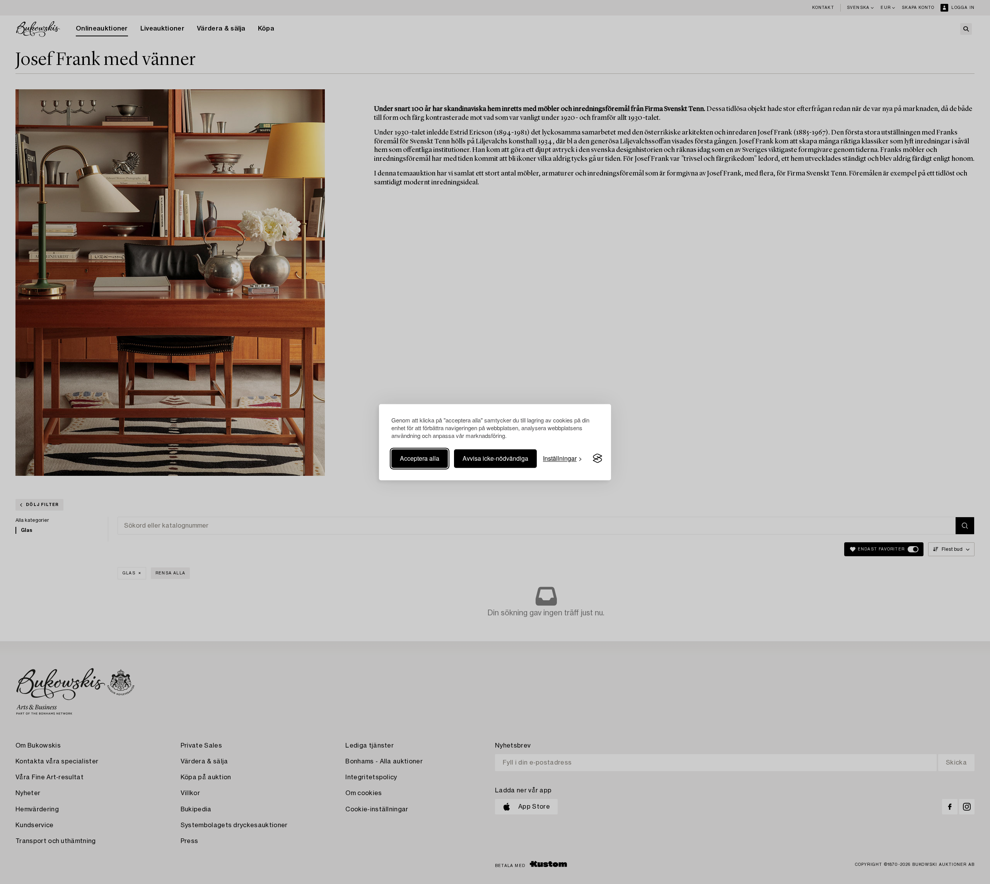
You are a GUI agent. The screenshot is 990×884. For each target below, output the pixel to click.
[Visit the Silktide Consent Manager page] (597, 458)
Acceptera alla (419, 458)
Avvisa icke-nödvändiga (495, 458)
